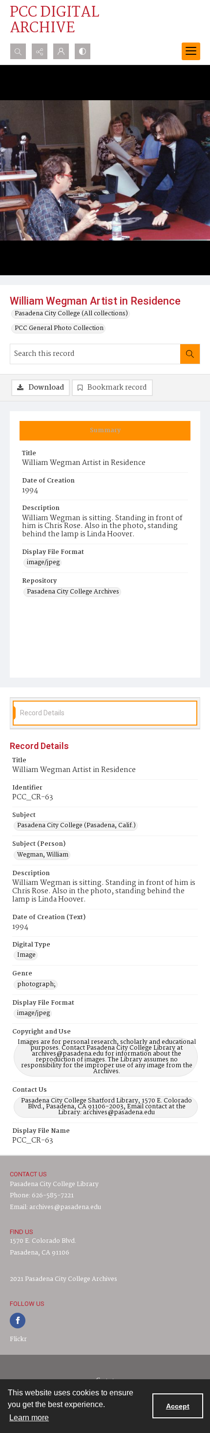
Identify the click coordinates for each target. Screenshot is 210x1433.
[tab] (105, 430)
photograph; (36, 985)
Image (26, 955)
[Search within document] (190, 354)
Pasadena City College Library (54, 1184)
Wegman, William (42, 855)
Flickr (18, 1339)
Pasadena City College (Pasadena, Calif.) (76, 826)
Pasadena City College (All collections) (71, 314)
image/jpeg (43, 563)
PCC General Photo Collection (59, 328)
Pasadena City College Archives (73, 592)
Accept (177, 1406)
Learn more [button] (29, 1417)
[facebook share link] (17, 1320)
